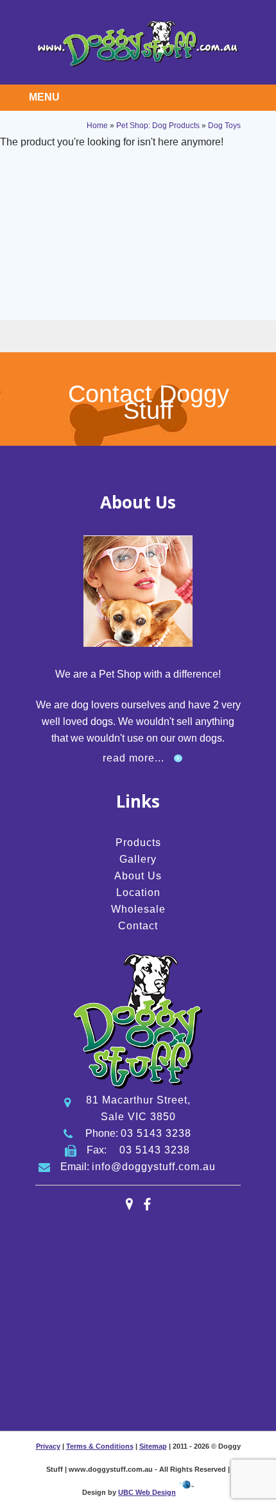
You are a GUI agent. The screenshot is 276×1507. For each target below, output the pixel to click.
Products (138, 842)
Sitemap (153, 1446)
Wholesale (138, 909)
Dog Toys (224, 125)
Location (138, 892)
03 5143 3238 (156, 1133)
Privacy (48, 1446)
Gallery (138, 859)
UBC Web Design (147, 1492)
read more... (133, 758)
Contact (138, 925)
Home (97, 125)
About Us (138, 875)
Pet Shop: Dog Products (158, 125)
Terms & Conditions (100, 1446)
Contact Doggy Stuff (148, 402)
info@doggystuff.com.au (154, 1166)
